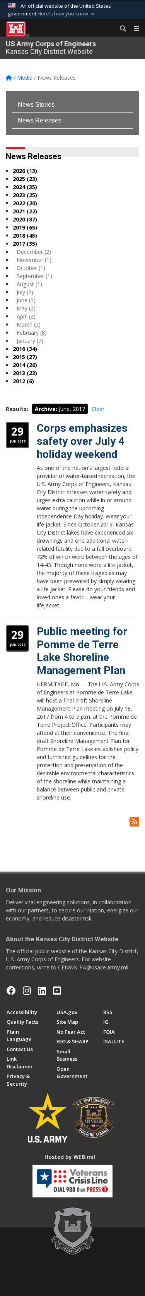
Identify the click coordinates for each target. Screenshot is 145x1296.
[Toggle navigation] (133, 29)
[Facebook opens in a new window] (11, 991)
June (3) (26, 300)
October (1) (31, 268)
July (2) (25, 292)
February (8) (32, 332)
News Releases (39, 120)
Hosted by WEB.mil (69, 1156)
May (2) (26, 308)
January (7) (30, 340)
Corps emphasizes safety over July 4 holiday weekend (82, 441)
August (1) (29, 284)
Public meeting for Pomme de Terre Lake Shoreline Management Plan (82, 651)
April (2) (26, 316)
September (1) (34, 276)
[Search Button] (120, 29)
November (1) (34, 259)
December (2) (34, 251)
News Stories (36, 104)
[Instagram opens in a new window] (27, 991)
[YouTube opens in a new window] (57, 991)
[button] (67, 14)
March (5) (29, 324)
